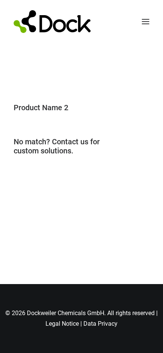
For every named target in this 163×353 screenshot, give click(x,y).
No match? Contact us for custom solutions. (57, 146)
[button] (145, 21)
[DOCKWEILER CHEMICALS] (52, 21)
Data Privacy (100, 323)
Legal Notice (62, 323)
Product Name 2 (41, 107)
